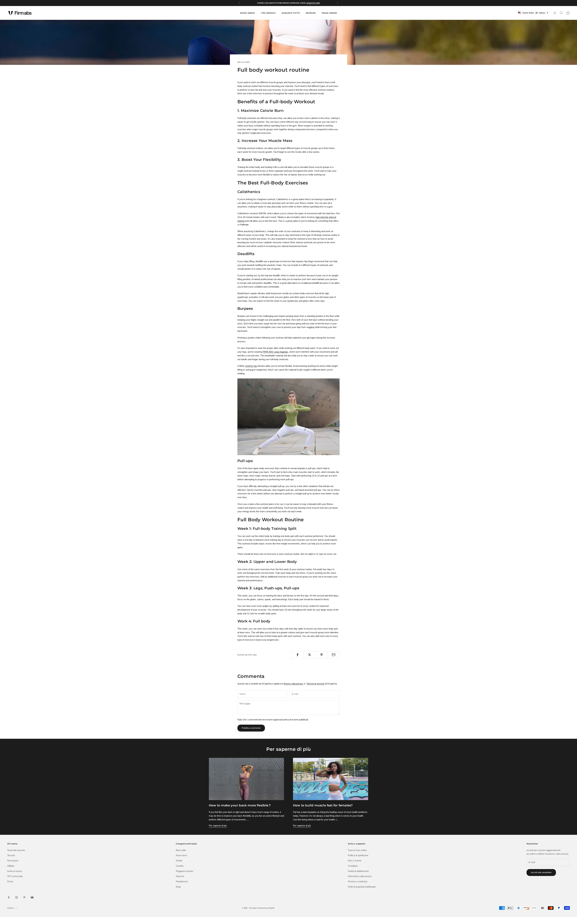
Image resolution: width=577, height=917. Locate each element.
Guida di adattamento (358, 871)
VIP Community (15, 876)
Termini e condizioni (357, 881)
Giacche (180, 876)
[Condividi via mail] (334, 654)
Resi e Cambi (354, 860)
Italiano (10, 908)
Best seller (181, 850)
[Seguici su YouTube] (32, 897)
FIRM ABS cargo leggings (275, 352)
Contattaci (353, 866)
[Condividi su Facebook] (297, 654)
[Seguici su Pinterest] (24, 897)
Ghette (179, 860)
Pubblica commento (251, 728)
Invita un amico (14, 871)
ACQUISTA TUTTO (291, 13)
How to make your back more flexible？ (240, 805)
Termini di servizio (315, 683)
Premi (10, 881)
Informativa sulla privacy (360, 876)
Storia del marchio (16, 850)
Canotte (179, 866)
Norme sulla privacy (293, 683)
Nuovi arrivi (181, 855)
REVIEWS (311, 13)
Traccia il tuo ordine (357, 850)
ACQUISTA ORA (313, 3)
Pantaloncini (182, 881)
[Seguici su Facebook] (8, 897)
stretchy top (251, 366)
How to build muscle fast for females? (323, 805)
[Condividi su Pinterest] (322, 654)
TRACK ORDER (329, 13)
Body (178, 886)
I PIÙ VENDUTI (268, 13)
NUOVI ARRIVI (247, 13)
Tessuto (11, 855)
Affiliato (10, 866)
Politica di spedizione (358, 855)
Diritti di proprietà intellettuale (362, 886)
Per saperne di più (218, 825)
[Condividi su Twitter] (309, 654)
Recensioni (12, 860)
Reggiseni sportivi (184, 871)
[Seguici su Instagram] (16, 897)
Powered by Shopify (265, 908)
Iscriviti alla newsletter (541, 872)
